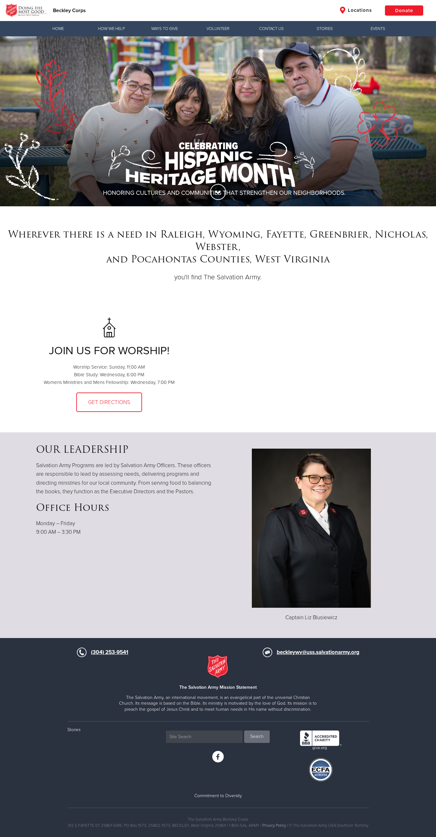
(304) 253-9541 (109, 652)
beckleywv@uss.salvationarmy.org (318, 652)
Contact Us (271, 28)
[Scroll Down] (218, 192)
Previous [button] (16, 121)
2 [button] (203, 177)
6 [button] (242, 177)
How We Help (111, 28)
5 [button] (232, 177)
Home (58, 28)
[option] (218, 121)
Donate (404, 10)
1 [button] (194, 177)
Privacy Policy (274, 825)
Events (378, 28)
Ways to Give (164, 28)
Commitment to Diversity (218, 795)
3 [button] (213, 177)
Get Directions (109, 402)
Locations (359, 10)
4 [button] (223, 177)
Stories (325, 28)
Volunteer (218, 28)
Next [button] (420, 121)
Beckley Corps (69, 10)
